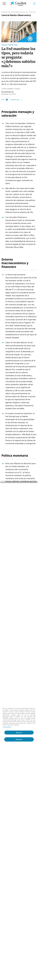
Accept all (19, 739)
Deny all (19, 732)
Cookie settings (7, 727)
